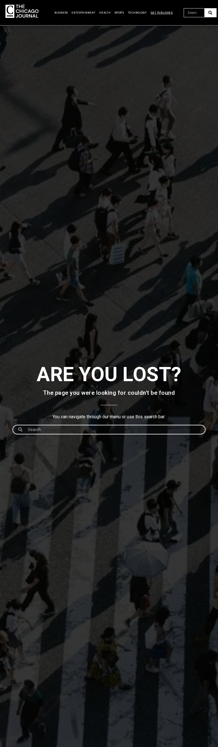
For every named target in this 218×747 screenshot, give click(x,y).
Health (104, 12)
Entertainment (83, 12)
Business (61, 12)
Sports (119, 12)
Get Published (162, 12)
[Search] (210, 13)
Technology (137, 12)
